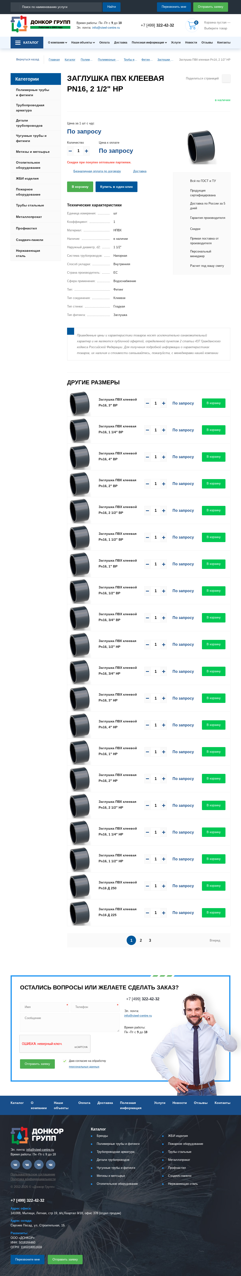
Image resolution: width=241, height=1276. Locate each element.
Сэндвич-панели (29, 240)
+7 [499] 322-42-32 (27, 1200)
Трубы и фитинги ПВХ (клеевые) (130, 59)
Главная (54, 59)
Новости (191, 42)
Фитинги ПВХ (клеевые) (147, 59)
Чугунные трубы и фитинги (31, 138)
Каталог (70, 59)
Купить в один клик (116, 187)
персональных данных (84, 1066)
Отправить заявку (210, 6)
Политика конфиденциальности (33, 1179)
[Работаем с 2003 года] (40, 24)
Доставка (120, 42)
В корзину (80, 187)
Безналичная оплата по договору (97, 171)
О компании (56, 42)
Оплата (104, 42)
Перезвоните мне (27, 1259)
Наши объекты (81, 42)
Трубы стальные (30, 205)
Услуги (176, 42)
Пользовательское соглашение (33, 1174)
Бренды (102, 1136)
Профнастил (26, 228)
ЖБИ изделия (27, 178)
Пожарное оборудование (28, 191)
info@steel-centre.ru (106, 27)
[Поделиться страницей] (226, 78)
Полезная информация (148, 42)
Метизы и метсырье (33, 152)
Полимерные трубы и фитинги (87, 59)
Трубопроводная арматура (30, 107)
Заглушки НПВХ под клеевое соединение (166, 59)
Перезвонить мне (174, 6)
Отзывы (207, 42)
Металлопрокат (29, 217)
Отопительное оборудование (28, 165)
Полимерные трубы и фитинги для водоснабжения (109, 59)
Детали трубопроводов (29, 122)
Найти (111, 6)
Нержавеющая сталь (28, 253)
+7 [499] (157, 25)
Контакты (223, 42)
